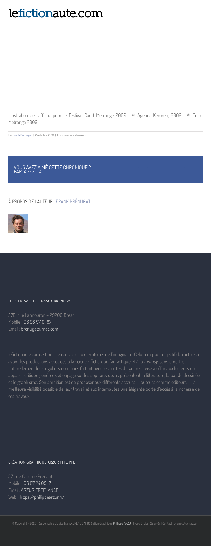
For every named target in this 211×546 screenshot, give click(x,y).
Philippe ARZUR (122, 523)
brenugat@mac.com (39, 329)
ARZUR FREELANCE (39, 490)
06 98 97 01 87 (37, 322)
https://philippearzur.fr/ (42, 497)
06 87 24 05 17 (37, 483)
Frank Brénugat (22, 135)
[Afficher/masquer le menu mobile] (200, 10)
